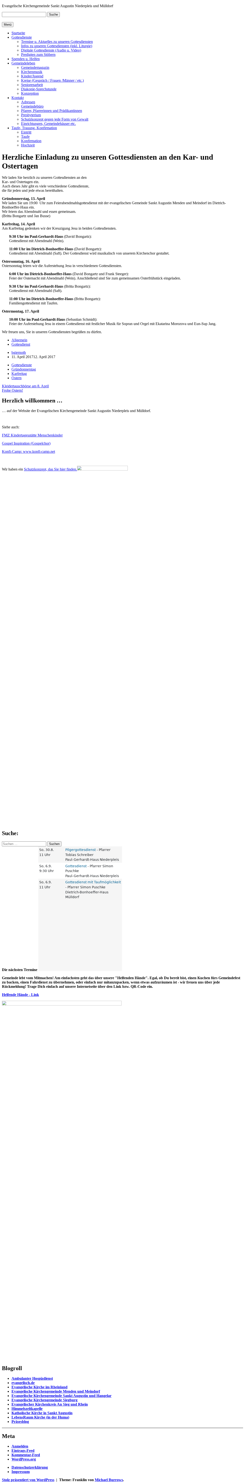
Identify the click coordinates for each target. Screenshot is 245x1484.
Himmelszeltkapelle (27, 1409)
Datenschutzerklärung (29, 1467)
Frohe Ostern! (12, 390)
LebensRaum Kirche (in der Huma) (40, 1417)
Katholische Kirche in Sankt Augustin (41, 1413)
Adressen (28, 102)
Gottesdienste (21, 37)
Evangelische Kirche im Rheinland (39, 1387)
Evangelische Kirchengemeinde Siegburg (44, 1400)
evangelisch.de (23, 1383)
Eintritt (26, 132)
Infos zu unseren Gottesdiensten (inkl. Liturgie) (56, 46)
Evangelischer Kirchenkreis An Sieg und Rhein (49, 1404)
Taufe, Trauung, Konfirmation (34, 128)
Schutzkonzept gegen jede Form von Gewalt (54, 119)
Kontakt (17, 98)
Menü (7, 24)
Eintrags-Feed (22, 1451)
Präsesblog (20, 1422)
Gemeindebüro (32, 106)
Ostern (16, 378)
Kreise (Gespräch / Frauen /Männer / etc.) (52, 80)
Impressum (20, 1472)
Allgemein (19, 340)
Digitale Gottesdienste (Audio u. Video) (51, 50)
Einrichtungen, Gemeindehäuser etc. (48, 124)
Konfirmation (31, 141)
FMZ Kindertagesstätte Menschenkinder (32, 435)
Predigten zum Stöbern (38, 54)
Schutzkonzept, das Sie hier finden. (50, 469)
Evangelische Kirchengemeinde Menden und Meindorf (55, 1391)
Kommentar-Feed (25, 1455)
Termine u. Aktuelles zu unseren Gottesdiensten (57, 42)
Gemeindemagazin (35, 67)
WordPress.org (23, 1459)
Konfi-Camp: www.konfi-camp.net (28, 451)
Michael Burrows (109, 1480)
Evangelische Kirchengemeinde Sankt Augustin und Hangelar (61, 1396)
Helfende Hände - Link (20, 995)
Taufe (25, 136)
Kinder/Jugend (32, 76)
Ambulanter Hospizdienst (32, 1378)
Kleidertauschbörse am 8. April (25, 386)
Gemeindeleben (23, 63)
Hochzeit (28, 145)
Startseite (18, 33)
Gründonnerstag (23, 369)
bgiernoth (18, 352)
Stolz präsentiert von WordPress (28, 1480)
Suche (53, 14)
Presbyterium (31, 115)
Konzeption (30, 93)
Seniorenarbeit (32, 85)
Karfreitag (19, 374)
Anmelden (19, 1446)
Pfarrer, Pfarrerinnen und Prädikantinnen (51, 111)
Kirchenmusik (31, 72)
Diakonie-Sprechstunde (38, 89)
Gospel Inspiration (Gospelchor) (26, 443)
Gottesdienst (20, 344)
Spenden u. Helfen (25, 59)
